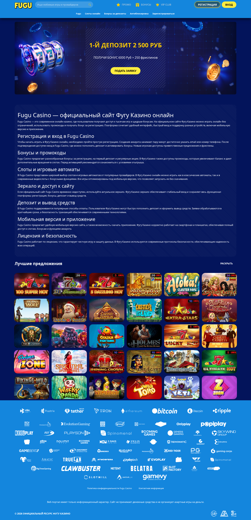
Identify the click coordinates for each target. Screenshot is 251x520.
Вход (229, 4)
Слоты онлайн (92, 13)
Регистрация (207, 4)
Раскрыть (226, 263)
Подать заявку (125, 70)
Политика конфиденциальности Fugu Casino (109, 488)
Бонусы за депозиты (115, 13)
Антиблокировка (139, 13)
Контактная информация (151, 488)
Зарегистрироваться (163, 13)
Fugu (78, 13)
